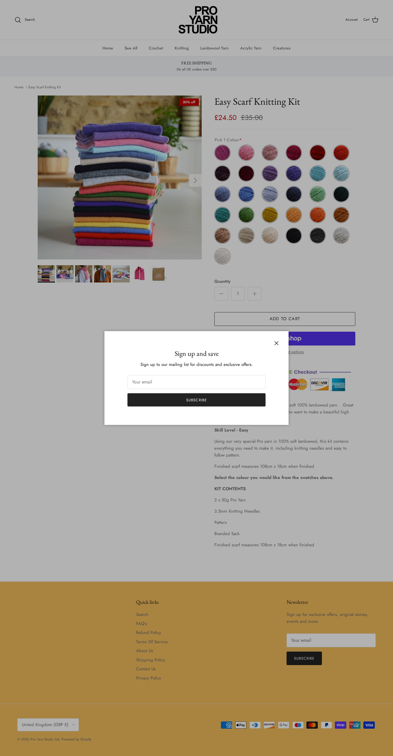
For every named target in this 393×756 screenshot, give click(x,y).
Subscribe (196, 400)
